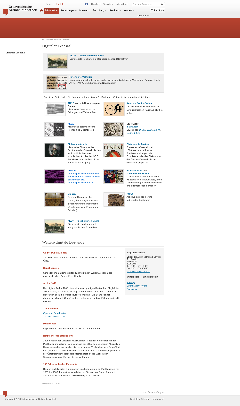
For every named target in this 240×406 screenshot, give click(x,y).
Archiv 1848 (49, 283)
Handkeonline (51, 268)
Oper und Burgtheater (54, 313)
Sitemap (145, 399)
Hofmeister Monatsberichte (58, 335)
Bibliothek (50, 10)
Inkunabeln (132, 126)
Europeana (132, 289)
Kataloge (131, 282)
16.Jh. (142, 129)
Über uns (141, 15)
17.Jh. (150, 129)
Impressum (158, 399)
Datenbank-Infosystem (137, 286)
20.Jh (137, 133)
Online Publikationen (55, 252)
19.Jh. (130, 133)
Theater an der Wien (54, 316)
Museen (83, 10)
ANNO (71, 103)
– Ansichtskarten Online (83, 221)
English (60, 4)
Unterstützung (122, 4)
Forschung (98, 10)
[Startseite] (41, 10)
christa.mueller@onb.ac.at (138, 272)
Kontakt (128, 10)
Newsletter (96, 4)
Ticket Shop (157, 10)
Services (114, 10)
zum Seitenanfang (152, 392)
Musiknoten (49, 323)
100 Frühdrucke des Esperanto (60, 364)
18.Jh (157, 129)
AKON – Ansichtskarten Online (87, 55)
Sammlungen (67, 10)
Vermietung (108, 4)
